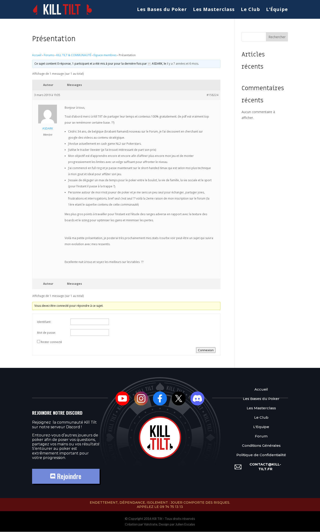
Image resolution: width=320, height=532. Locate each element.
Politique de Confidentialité (261, 455)
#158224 (212, 95)
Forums (49, 55)
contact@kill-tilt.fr (265, 466)
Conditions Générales (261, 445)
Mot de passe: (46, 333)
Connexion (206, 350)
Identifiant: (44, 322)
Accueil (36, 55)
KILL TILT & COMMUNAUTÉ (73, 55)
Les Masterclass (214, 10)
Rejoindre (68, 476)
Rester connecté (51, 342)
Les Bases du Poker (162, 10)
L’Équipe (277, 10)
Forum (261, 436)
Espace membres (104, 55)
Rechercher (277, 37)
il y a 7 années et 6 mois (182, 64)
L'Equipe (261, 427)
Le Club (250, 10)
